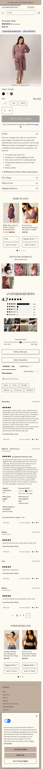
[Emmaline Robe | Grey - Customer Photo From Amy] (25, 328)
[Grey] (7, 94)
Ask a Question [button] (20, 360)
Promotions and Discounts (10, 704)
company (17, 390)
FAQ (4, 692)
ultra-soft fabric (29, 31)
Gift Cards (6, 710)
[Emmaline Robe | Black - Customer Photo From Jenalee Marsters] (16, 321)
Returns (5, 698)
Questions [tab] (24, 366)
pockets (24, 385)
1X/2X (23, 103)
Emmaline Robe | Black (11, 546)
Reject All (20, 755)
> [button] (28, 615)
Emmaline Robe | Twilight (11, 517)
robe (6, 385)
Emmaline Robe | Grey (10, 434)
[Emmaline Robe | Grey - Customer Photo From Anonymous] (8, 328)
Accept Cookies (20, 749)
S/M (6, 103)
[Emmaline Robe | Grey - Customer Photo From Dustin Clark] (33, 328)
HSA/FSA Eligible (8, 707)
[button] (2, 13)
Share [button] (7, 439)
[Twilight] (11, 94)
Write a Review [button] (20, 352)
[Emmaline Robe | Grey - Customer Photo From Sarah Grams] (8, 321)
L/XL (13, 103)
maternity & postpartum (12, 31)
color (14, 385)
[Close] (36, 716)
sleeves (6, 390)
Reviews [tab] (6, 366)
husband (29, 390)
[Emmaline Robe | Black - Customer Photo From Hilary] (25, 321)
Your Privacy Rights (20, 761)
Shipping (5, 701)
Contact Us (6, 695)
